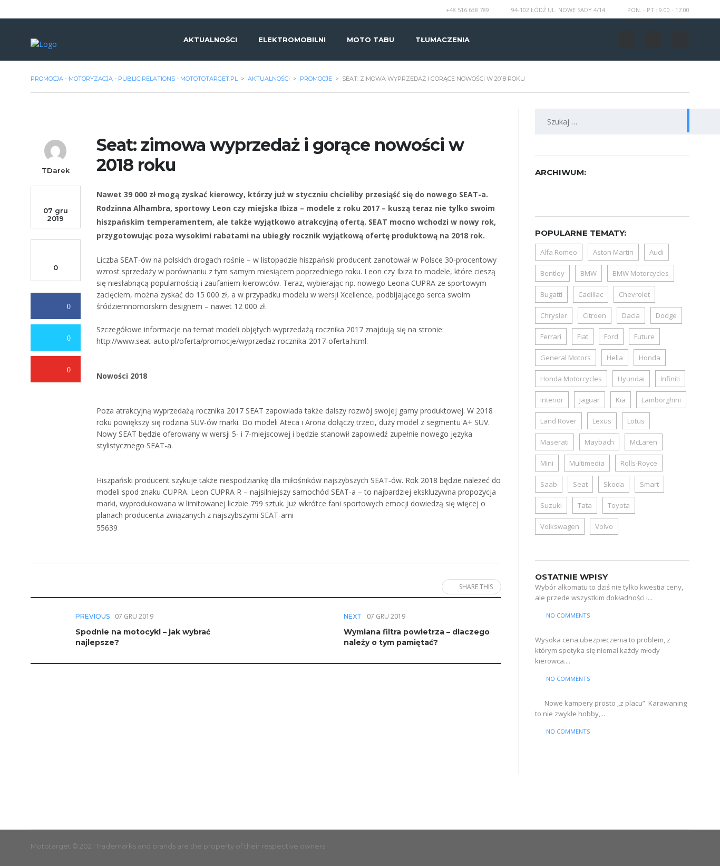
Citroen (594, 315)
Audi (656, 252)
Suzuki (551, 505)
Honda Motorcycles (571, 378)
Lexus (601, 421)
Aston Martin (613, 252)
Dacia (631, 315)
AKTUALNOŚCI (210, 39)
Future (644, 336)
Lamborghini (661, 400)
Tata (585, 505)
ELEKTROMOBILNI (292, 39)
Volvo (604, 526)
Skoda (614, 484)
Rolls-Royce (638, 463)
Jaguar (589, 400)
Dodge (666, 315)
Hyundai (631, 378)
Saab (548, 484)
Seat (580, 484)
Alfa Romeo (558, 252)
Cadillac (590, 294)
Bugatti (551, 294)
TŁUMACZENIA (442, 39)
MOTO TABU (370, 39)
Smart (649, 484)
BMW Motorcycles (640, 273)
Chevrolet (634, 294)
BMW (588, 273)
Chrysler (553, 315)
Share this (476, 586)
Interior (551, 400)
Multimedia (587, 463)
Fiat (582, 336)
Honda (649, 357)
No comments (568, 615)
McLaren (643, 442)
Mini (546, 463)
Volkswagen (559, 526)
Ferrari (550, 336)
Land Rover (558, 421)
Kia (621, 400)
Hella (615, 357)
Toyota (619, 505)
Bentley (552, 273)
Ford (611, 336)
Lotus (636, 421)
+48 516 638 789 (467, 10)
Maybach (599, 442)
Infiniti (670, 378)
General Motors (565, 357)
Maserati (554, 442)
